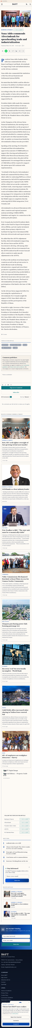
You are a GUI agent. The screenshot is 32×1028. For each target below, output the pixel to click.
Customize (16, 1020)
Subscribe (16, 392)
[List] (11, 385)
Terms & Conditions (6, 990)
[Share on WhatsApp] (6, 51)
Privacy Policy (4, 993)
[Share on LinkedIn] (16, 51)
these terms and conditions (17, 367)
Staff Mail (3, 984)
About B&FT (4, 975)
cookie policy (15, 1013)
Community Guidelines (7, 997)
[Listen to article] (2, 51)
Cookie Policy (4, 995)
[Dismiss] (29, 867)
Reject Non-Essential (16, 1017)
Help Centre (4, 977)
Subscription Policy (6, 1000)
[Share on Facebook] (12, 51)
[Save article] (23, 51)
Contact (3, 982)
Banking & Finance (7, 30)
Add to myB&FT (19, 29)
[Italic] (5, 385)
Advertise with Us (5, 980)
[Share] (19, 51)
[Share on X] (9, 51)
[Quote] (8, 385)
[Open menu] (2, 4)
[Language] (26, 4)
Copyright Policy (5, 1002)
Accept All (16, 1024)
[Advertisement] (16, 795)
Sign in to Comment (16, 387)
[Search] (29, 4)
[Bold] (2, 385)
